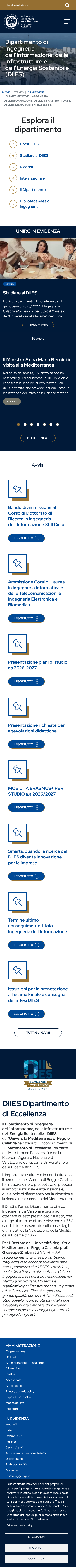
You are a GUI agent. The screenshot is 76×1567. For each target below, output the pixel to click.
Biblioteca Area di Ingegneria (35, 204)
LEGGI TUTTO (41, 326)
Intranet (11, 1442)
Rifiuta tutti (36, 1547)
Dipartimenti (36, 92)
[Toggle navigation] (67, 22)
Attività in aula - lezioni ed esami (26, 1453)
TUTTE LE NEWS (38, 438)
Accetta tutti (36, 1558)
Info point (12, 1409)
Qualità (10, 1374)
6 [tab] (50, 424)
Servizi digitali (14, 1447)
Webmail (11, 1424)
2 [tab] (25, 424)
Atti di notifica (14, 1386)
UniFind (11, 1357)
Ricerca (26, 166)
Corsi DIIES (29, 144)
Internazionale (32, 178)
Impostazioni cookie (18, 1397)
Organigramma (15, 1351)
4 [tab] (38, 424)
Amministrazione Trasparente (25, 1363)
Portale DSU (14, 1436)
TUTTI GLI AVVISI (38, 1032)
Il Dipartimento (33, 189)
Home (6, 92)
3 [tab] (31, 424)
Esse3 (10, 1430)
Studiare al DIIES (34, 155)
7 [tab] (57, 424)
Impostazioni (36, 1536)
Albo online (13, 1368)
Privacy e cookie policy (19, 1525)
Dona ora (12, 1470)
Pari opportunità (16, 1464)
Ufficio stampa (15, 1459)
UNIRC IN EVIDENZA (38, 231)
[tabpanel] (38, 381)
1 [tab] (18, 424)
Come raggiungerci (18, 1476)
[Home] (21, 21)
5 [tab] (44, 424)
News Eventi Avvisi (16, 5)
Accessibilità (13, 1380)
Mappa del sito (15, 1403)
